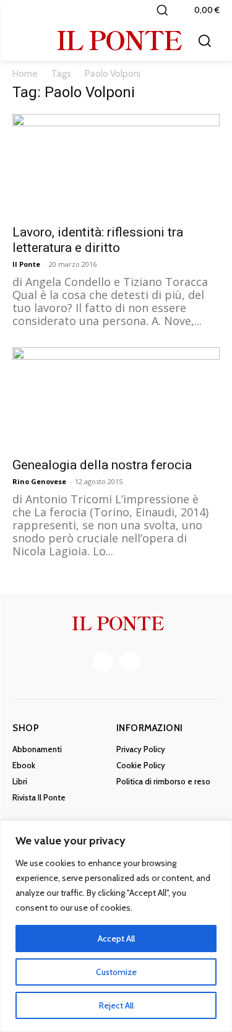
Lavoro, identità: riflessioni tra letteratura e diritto (97, 240)
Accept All (116, 938)
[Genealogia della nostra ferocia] (116, 398)
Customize (116, 972)
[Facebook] (103, 661)
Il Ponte (26, 264)
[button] (162, 10)
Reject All (116, 1005)
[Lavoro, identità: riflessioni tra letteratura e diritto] (116, 165)
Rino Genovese (39, 481)
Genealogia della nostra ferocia (102, 464)
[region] (116, 926)
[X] (129, 661)
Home (25, 73)
